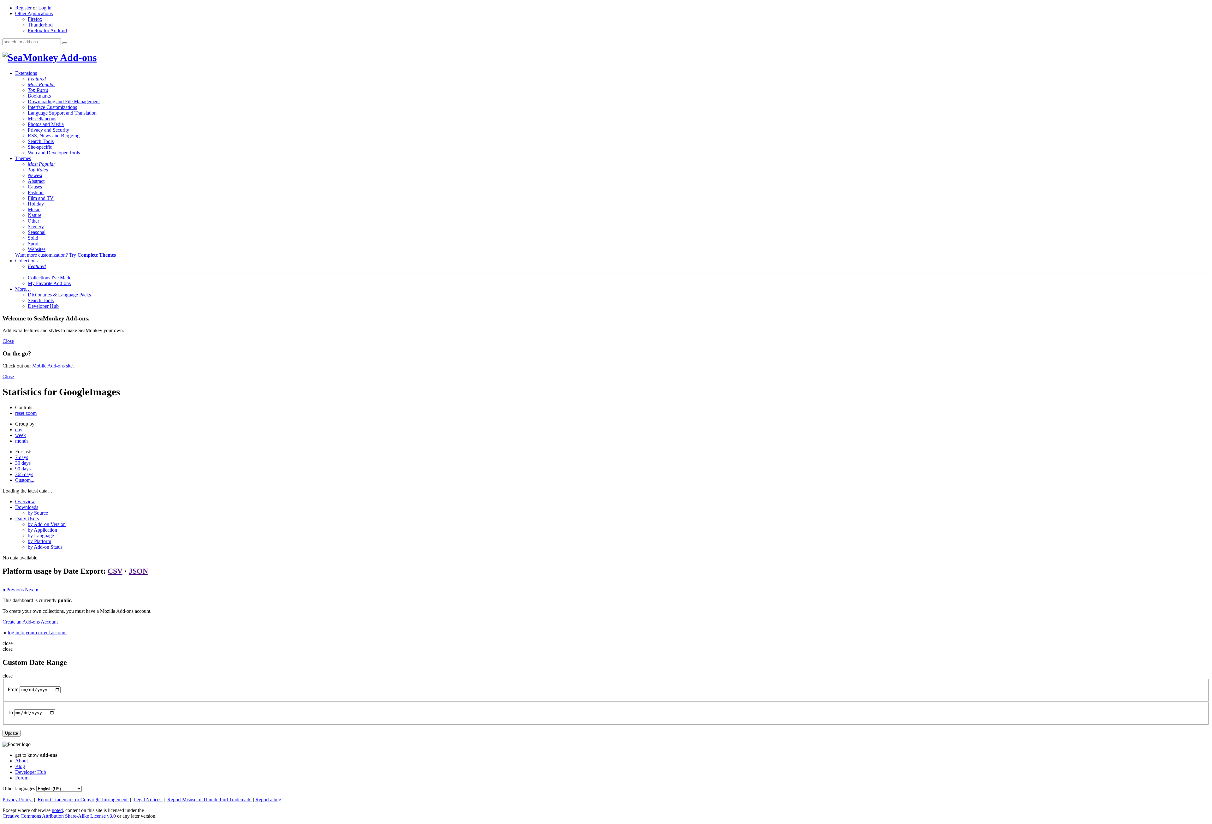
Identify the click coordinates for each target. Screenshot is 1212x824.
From (13, 689)
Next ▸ (32, 589)
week (20, 435)
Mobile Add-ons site (52, 365)
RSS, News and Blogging (54, 135)
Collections (26, 260)
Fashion (36, 192)
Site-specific (40, 147)
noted (57, 810)
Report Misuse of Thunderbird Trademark (209, 799)
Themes (23, 158)
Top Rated (38, 90)
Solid (33, 238)
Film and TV (41, 198)
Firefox (35, 19)
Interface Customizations (52, 107)
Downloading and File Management (64, 101)
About (21, 760)
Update (11, 733)
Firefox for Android (47, 30)
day (18, 429)
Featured (37, 78)
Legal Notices (148, 799)
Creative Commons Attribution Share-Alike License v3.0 (60, 816)
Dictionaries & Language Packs (59, 294)
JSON (138, 571)
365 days (24, 474)
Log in (44, 7)
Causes (35, 186)
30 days (23, 463)
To (10, 712)
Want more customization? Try (65, 255)
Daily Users (27, 518)
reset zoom (26, 413)
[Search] (64, 43)
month (21, 441)
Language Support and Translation (62, 113)
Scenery (36, 226)
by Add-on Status (45, 547)
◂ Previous (13, 589)
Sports (34, 243)
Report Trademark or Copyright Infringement (83, 799)
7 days (21, 457)
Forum (21, 777)
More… (23, 289)
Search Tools (41, 141)
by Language (41, 535)
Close (8, 341)
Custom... (24, 480)
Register (23, 7)
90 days (23, 468)
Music (34, 209)
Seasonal (36, 232)
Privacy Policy (18, 799)
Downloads (26, 507)
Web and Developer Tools (54, 152)
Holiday (36, 203)
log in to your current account (37, 632)
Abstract (36, 181)
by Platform (39, 541)
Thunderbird (40, 24)
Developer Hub (43, 306)
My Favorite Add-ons (49, 283)
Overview (25, 501)
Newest (35, 175)
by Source (38, 513)
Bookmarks (39, 96)
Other (33, 221)
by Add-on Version (47, 524)
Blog (20, 766)
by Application (42, 530)
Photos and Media (46, 124)
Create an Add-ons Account (30, 621)
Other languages (19, 788)
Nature (34, 215)
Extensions (26, 73)
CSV (115, 571)
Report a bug (268, 799)
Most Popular (41, 84)
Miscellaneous (42, 118)
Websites (36, 249)
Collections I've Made (49, 277)
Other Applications (34, 13)
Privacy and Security (48, 130)
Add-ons (77, 57)
